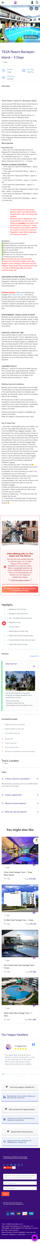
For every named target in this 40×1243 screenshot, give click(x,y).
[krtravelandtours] (34, 864)
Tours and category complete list (21, 1087)
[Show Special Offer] (4, 623)
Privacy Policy (7, 1158)
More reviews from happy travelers (21, 1109)
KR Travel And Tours (16, 295)
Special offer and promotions (22, 1131)
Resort (13, 92)
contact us (22, 1142)
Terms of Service (19, 1158)
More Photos (32, 37)
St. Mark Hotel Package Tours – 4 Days (18, 920)
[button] (3, 1074)
